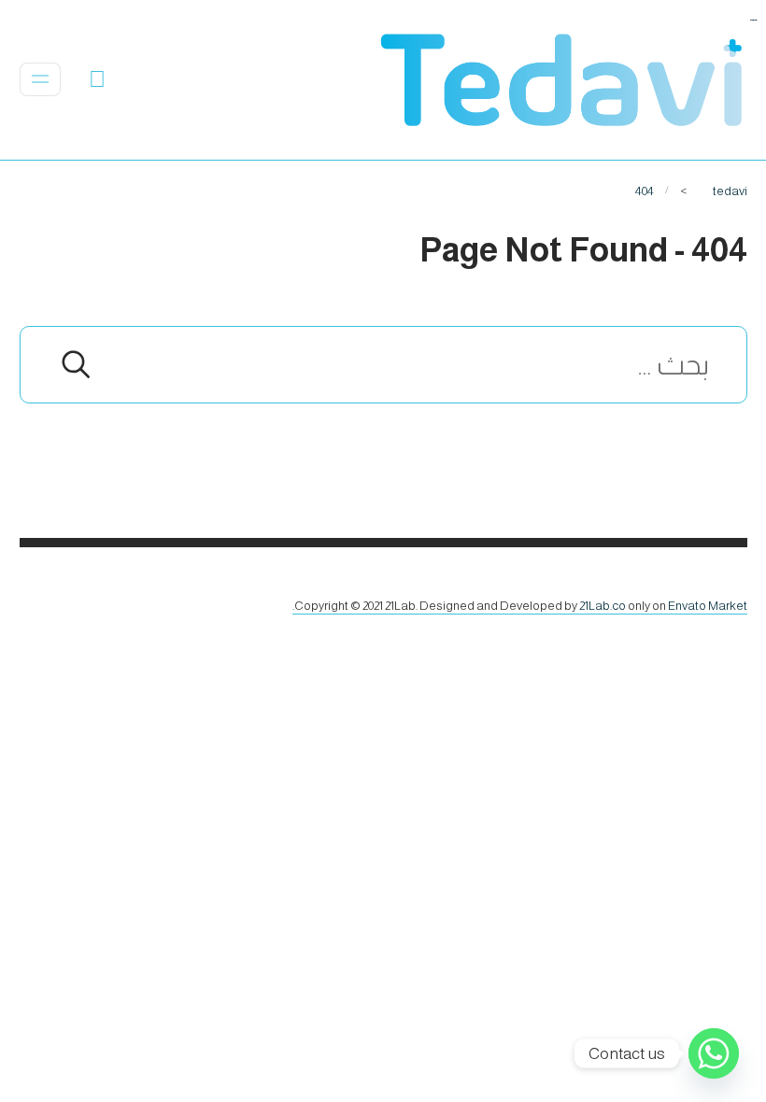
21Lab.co (602, 606)
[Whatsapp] (713, 1053)
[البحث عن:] (383, 369)
